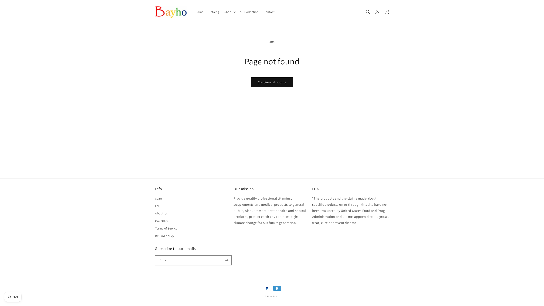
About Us (161, 213)
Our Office (162, 221)
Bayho (276, 296)
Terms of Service (166, 228)
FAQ (157, 206)
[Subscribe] (226, 260)
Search (159, 198)
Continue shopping (272, 82)
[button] (229, 11)
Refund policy (164, 236)
